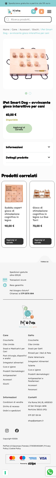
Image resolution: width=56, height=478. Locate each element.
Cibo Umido (8, 344)
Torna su (45, 262)
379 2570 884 (27, 293)
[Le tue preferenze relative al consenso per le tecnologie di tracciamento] (5, 473)
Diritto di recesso (11, 406)
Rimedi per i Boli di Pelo (39, 353)
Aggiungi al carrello (19, 128)
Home (6, 29)
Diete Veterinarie (36, 357)
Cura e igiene (9, 367)
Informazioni (14, 147)
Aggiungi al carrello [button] (11, 241)
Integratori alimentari (13, 362)
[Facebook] (17, 430)
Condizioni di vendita (13, 402)
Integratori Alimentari (38, 361)
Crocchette (8, 340)
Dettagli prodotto (17, 157)
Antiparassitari (9, 375)
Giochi (35, 29)
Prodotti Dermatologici (13, 371)
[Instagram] (7, 430)
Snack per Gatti (35, 348)
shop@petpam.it (35, 420)
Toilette (31, 365)
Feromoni (32, 389)
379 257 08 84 (34, 415)
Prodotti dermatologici (38, 374)
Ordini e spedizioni (12, 410)
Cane (14, 29)
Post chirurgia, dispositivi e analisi (15, 357)
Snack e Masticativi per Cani (14, 349)
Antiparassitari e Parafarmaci (35, 379)
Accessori (25, 29)
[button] (49, 11)
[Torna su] (45, 259)
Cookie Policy (15, 448)
